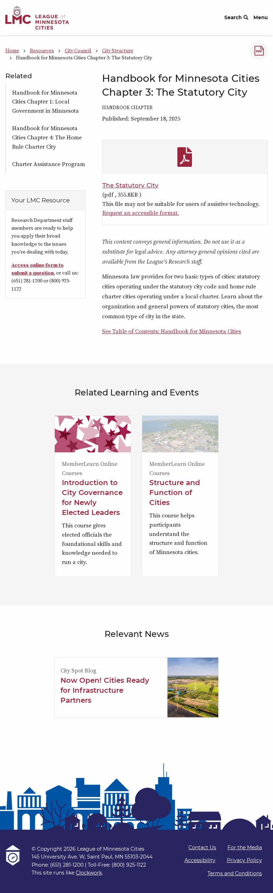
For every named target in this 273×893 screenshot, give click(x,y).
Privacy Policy (244, 860)
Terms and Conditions (235, 873)
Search (233, 17)
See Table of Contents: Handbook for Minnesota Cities (171, 331)
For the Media (245, 847)
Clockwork (89, 873)
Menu (260, 17)
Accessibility (199, 860)
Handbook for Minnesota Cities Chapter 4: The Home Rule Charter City (47, 137)
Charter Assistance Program (48, 164)
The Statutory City (130, 185)
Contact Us (202, 847)
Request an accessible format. (140, 213)
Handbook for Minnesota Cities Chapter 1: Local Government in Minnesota (45, 102)
